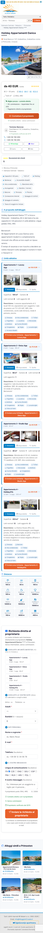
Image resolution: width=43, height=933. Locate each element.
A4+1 (26, 91)
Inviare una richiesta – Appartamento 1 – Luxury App (22, 336)
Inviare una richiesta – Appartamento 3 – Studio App (22, 480)
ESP (33, 771)
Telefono (13, 752)
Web (31, 149)
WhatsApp (14, 144)
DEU (26, 771)
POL (27, 775)
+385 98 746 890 (13, 140)
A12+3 (35, 91)
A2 (31, 91)
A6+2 (21, 91)
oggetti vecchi (8, 927)
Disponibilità (22, 289)
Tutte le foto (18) (35, 77)
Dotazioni (10, 289)
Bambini (14, 716)
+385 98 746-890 (13, 137)
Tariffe (34, 289)
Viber (32, 144)
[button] (21, 160)
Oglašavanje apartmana (25, 923)
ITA (6, 771)
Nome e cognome (13, 732)
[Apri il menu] (3, 2)
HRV (20, 775)
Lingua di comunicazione (21, 768)
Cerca (37, 20)
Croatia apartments (27, 927)
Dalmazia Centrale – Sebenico (11, 25)
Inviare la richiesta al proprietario (22, 814)
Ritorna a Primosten (10, 168)
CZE (13, 771)
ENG (20, 771)
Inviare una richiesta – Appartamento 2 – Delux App (22, 414)
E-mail (8, 742)
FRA (7, 775)
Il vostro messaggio (18, 780)
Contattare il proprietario (23, 116)
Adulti (8, 706)
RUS (14, 775)
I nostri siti (17, 927)
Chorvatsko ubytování (14, 929)
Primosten (27, 25)
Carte (14, 149)
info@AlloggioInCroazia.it (24, 919)
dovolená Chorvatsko (29, 929)
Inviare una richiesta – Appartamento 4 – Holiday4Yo (22, 566)
